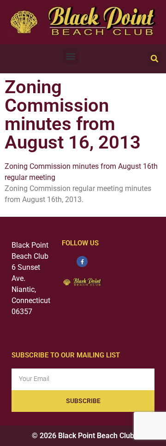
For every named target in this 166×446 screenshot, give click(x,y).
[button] (70, 56)
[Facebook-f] (82, 261)
